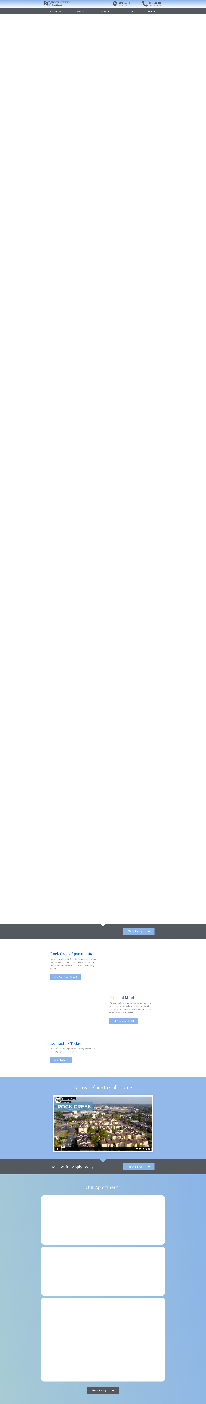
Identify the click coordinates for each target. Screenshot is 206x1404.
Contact (152, 11)
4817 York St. (125, 3)
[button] (138, 931)
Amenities (81, 11)
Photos (129, 11)
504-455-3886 (156, 3)
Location (105, 11)
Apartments (55, 11)
